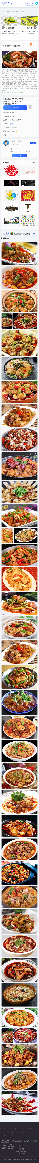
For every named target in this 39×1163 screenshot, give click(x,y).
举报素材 (20, 92)
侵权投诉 (13, 92)
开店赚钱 (19, 155)
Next (35, 27)
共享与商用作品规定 (21, 1152)
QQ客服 (4, 1148)
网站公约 (21, 1150)
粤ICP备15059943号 (22, 1159)
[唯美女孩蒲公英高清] (28, 183)
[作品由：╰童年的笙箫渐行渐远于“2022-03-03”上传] (6, 143)
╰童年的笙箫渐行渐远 (16, 141)
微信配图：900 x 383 (11, 104)
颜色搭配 (11, 1146)
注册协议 (21, 1148)
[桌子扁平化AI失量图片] (28, 208)
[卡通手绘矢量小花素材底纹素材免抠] (28, 220)
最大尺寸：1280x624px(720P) (14, 99)
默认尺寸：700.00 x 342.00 (13, 101)
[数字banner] (11, 195)
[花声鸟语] (28, 195)
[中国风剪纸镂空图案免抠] (11, 170)
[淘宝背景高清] (11, 183)
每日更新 (11, 1148)
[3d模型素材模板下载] (11, 208)
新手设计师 (31, 1141)
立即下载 (15, 108)
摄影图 (9, 11)
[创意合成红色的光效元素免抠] (28, 170)
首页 (3, 11)
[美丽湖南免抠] (11, 220)
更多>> (34, 162)
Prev (3, 27)
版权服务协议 (6, 92)
